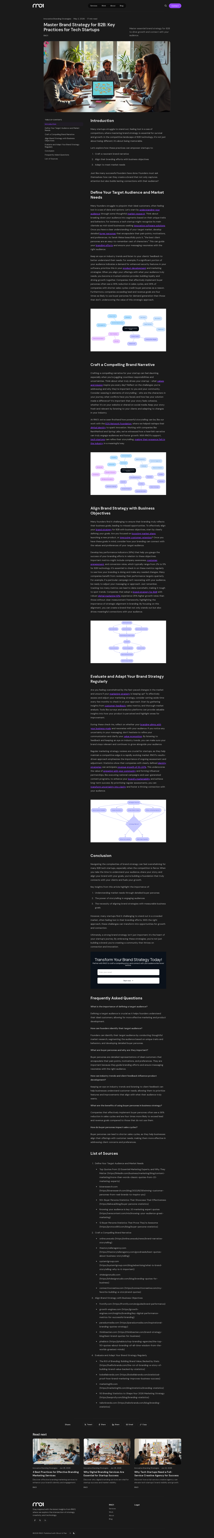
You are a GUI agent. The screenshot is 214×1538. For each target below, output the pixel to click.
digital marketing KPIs (109, 595)
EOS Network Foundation (118, 423)
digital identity (98, 427)
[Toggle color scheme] (72, 1533)
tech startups (98, 439)
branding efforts (104, 245)
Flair (65, 1533)
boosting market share (144, 533)
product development (134, 268)
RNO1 (41, 1533)
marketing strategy (120, 693)
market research (136, 213)
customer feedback (115, 705)
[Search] (165, 5)
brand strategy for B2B (145, 591)
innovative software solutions (149, 225)
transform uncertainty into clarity (108, 786)
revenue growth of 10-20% (132, 767)
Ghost (58, 1533)
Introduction (50, 124)
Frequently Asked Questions (57, 155)
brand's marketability (139, 778)
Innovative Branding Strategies (57, 18)
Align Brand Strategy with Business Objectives (60, 139)
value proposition (133, 736)
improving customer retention (136, 537)
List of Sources (51, 159)
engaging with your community (119, 770)
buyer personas (108, 233)
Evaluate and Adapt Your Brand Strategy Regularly (62, 145)
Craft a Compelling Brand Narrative (59, 134)
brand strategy (104, 529)
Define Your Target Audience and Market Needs (62, 129)
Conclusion (49, 151)
